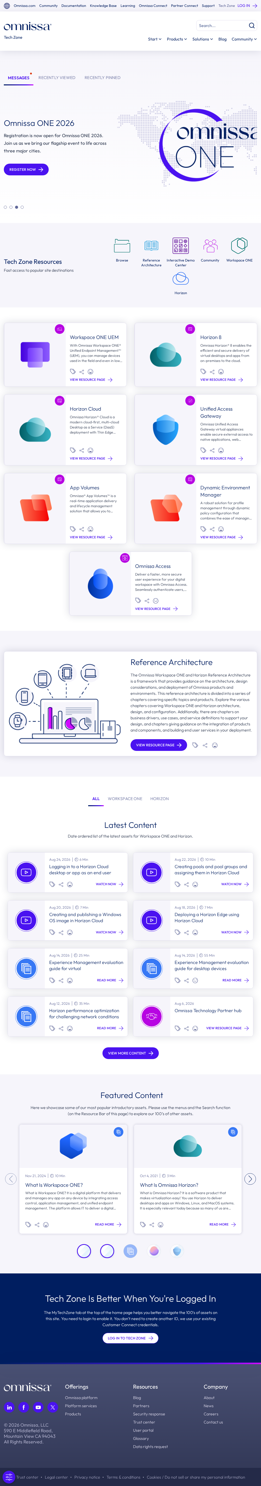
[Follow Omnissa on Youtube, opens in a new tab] (38, 1407)
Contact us (213, 1422)
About (209, 1397)
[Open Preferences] (9, 1477)
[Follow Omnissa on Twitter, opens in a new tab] (52, 1407)
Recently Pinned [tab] (103, 77)
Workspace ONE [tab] (125, 798)
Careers (211, 1413)
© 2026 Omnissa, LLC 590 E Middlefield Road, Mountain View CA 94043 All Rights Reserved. (30, 1433)
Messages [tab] (18, 77)
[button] (5, 207)
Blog (222, 39)
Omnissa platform (81, 1397)
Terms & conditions (123, 1477)
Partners (141, 1405)
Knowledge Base (103, 5)
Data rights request (150, 1446)
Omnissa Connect (153, 5)
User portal (143, 1430)
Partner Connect (184, 5)
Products (73, 1413)
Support (208, 5)
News (209, 1405)
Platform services (81, 1405)
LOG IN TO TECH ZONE (127, 1338)
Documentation (73, 5)
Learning (128, 5)
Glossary (141, 1438)
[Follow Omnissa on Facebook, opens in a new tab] (23, 1407)
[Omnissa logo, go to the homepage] (27, 1386)
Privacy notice (87, 1477)
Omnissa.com (24, 5)
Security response (149, 1413)
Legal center (56, 1477)
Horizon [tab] (159, 798)
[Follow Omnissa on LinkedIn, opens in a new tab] (9, 1407)
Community (48, 5)
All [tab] (96, 798)
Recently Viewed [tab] (56, 77)
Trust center (144, 1422)
